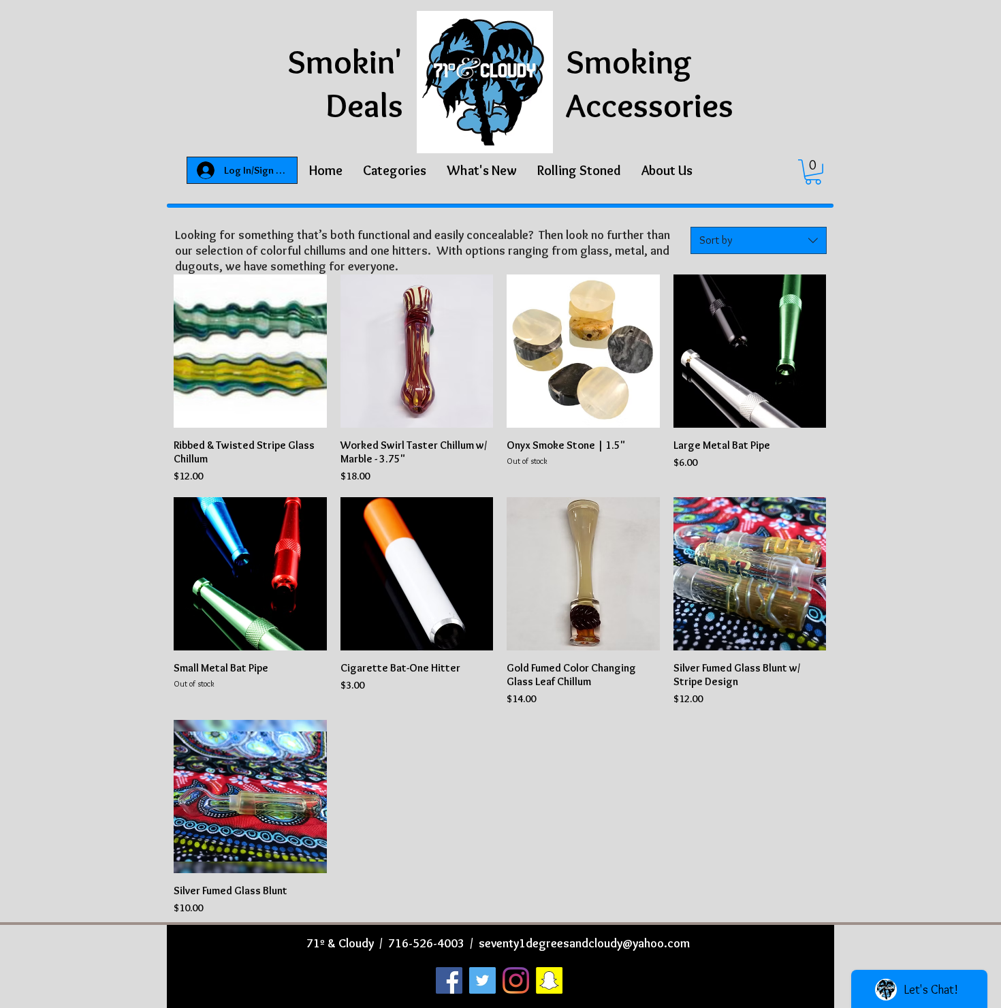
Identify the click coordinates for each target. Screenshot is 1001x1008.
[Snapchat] (549, 980)
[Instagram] (516, 980)
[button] (394, 170)
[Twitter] (482, 980)
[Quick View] (250, 351)
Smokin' (345, 61)
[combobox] (758, 240)
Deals (364, 105)
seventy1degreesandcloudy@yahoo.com (584, 943)
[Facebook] (449, 980)
